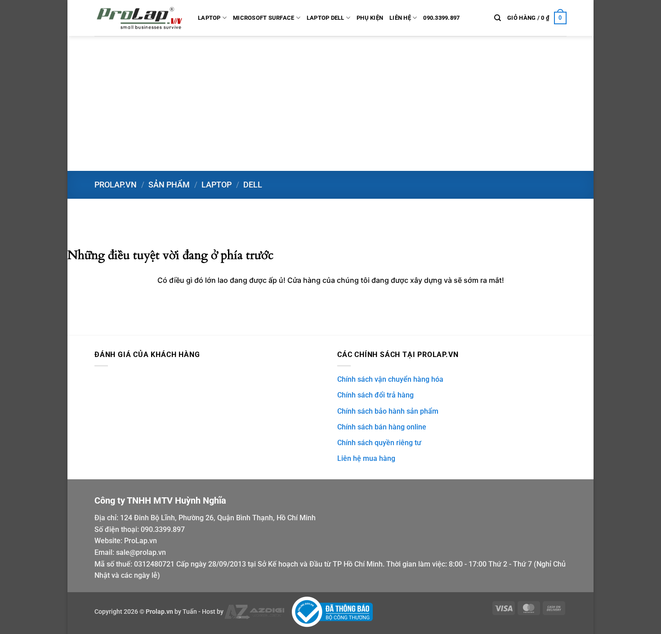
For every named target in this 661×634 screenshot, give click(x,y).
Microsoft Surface (263, 17)
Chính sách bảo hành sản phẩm (387, 411)
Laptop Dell (325, 17)
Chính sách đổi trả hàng (375, 395)
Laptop (209, 17)
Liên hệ (400, 17)
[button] (537, 18)
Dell (252, 184)
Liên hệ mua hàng (366, 458)
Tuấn (190, 612)
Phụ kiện (370, 17)
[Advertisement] (330, 103)
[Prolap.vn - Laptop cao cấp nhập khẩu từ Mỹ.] (139, 18)
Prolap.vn (115, 184)
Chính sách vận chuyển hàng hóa (390, 379)
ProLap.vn (140, 540)
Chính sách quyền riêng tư (379, 442)
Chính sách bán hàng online (381, 427)
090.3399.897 (441, 17)
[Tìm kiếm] (497, 18)
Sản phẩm (169, 184)
